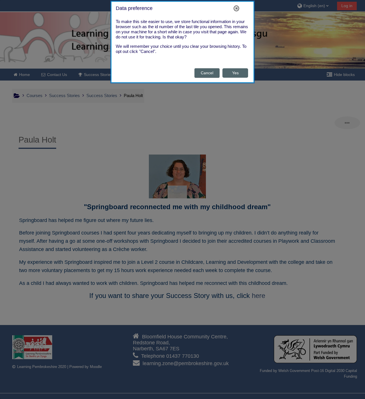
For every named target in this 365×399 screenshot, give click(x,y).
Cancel (207, 73)
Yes (235, 73)
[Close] (236, 8)
